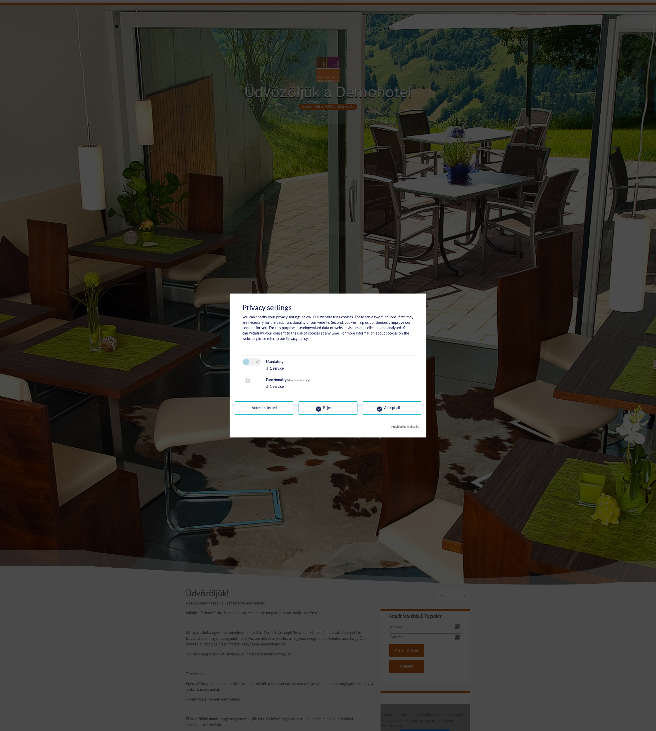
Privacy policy (297, 339)
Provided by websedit (405, 425)
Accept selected (264, 408)
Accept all (392, 408)
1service (275, 368)
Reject (328, 408)
